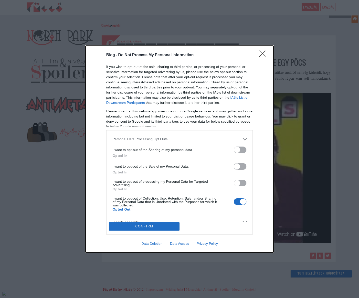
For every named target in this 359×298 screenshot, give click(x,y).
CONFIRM (144, 226)
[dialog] (179, 149)
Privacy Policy (207, 243)
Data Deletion (151, 243)
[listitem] (179, 139)
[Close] (264, 55)
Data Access (179, 243)
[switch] (240, 150)
